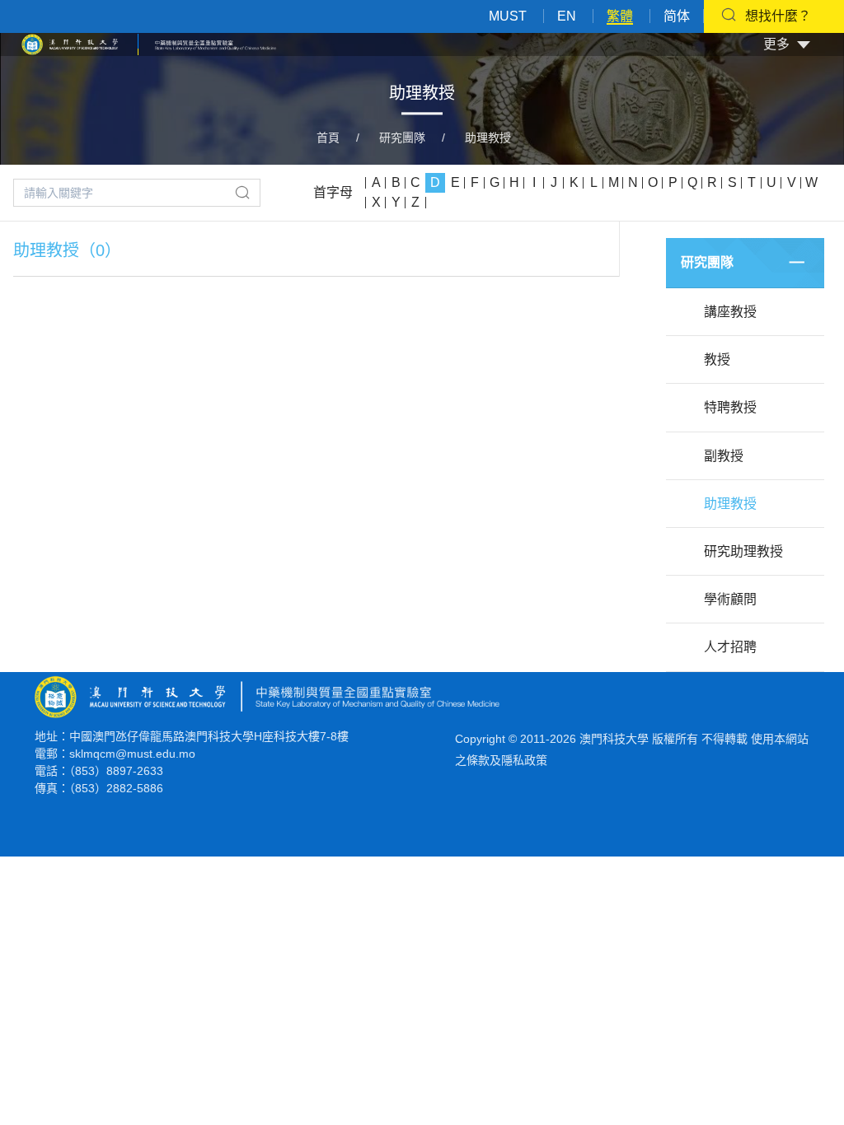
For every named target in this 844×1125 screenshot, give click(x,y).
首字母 (333, 192)
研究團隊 (402, 137)
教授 (717, 359)
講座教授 (730, 312)
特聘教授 (730, 407)
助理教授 (488, 137)
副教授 (723, 456)
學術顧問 (730, 599)
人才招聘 (730, 647)
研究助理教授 (743, 551)
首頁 (328, 137)
